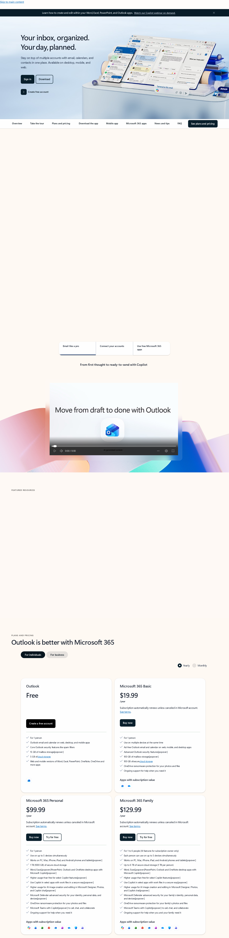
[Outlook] (122, 786)
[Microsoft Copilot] (29, 927)
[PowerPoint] (49, 927)
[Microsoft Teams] (82, 927)
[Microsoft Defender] (75, 927)
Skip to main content (12, 2)
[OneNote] (62, 927)
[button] (24, 576)
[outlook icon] (29, 780)
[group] (60, 543)
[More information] (55, 752)
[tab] (22, 162)
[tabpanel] (113, 224)
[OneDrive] (129, 786)
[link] (17, 125)
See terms (125, 711)
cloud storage (44, 756)
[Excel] (42, 927)
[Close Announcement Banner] (213, 12)
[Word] (35, 927)
